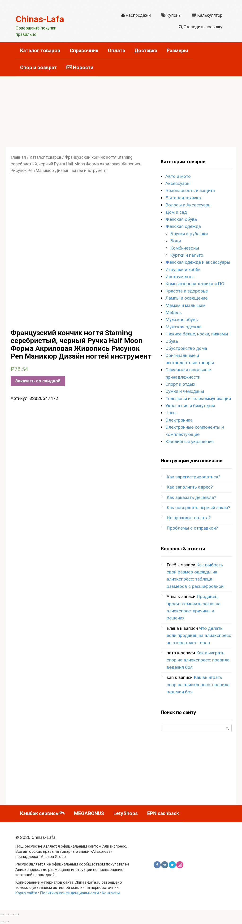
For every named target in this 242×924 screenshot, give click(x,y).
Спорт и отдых (180, 384)
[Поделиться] (7, 914)
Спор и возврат (38, 67)
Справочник (84, 50)
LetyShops (125, 813)
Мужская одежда (183, 327)
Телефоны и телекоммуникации (198, 398)
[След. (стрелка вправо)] (7, 921)
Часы (171, 412)
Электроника (179, 420)
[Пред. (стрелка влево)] (2, 921)
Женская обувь (181, 219)
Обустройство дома (186, 348)
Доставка (145, 50)
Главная (18, 157)
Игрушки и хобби (183, 269)
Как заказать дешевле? (191, 497)
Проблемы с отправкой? (192, 528)
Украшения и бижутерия (190, 405)
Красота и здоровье (186, 291)
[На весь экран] (12, 914)
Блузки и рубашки (189, 233)
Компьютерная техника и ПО (194, 283)
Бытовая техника (183, 198)
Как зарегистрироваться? (193, 477)
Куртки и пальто (186, 255)
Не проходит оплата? (189, 517)
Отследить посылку (202, 26)
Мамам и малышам (185, 305)
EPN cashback (163, 813)
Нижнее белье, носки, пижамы (196, 334)
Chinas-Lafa (40, 19)
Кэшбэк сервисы (40, 813)
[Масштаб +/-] (17, 914)
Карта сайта (26, 893)
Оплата (116, 50)
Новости (82, 67)
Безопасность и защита (190, 190)
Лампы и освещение (186, 298)
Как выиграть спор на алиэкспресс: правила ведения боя (198, 660)
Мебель (173, 312)
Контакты (111, 893)
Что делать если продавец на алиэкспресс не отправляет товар (199, 635)
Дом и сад (176, 212)
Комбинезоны (184, 248)
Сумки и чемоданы (184, 391)
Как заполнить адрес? (190, 487)
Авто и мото (178, 176)
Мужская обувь (181, 319)
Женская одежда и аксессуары (197, 262)
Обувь (171, 341)
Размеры (177, 50)
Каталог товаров (40, 50)
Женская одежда (183, 226)
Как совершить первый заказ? (198, 507)
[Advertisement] (121, 112)
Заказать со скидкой (37, 381)
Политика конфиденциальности (69, 893)
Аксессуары (177, 183)
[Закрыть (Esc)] (2, 914)
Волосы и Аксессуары (188, 205)
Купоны (173, 15)
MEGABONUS (89, 813)
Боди (175, 240)
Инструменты (179, 276)
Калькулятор (209, 15)
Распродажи (138, 15)
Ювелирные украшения (189, 441)
